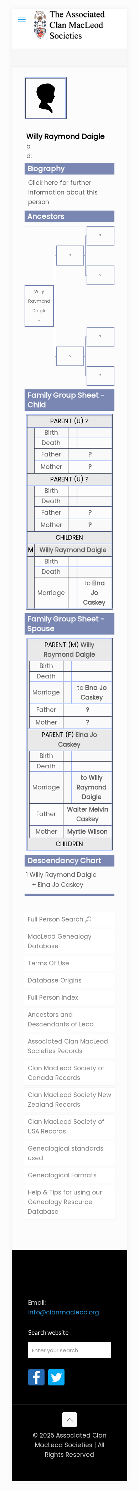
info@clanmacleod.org (63, 1312)
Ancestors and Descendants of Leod (61, 1019)
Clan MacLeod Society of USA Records (66, 1126)
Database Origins (55, 980)
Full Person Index (53, 997)
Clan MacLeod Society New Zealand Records (69, 1100)
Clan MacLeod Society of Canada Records (66, 1073)
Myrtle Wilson (87, 831)
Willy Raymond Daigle (73, 550)
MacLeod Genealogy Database (60, 941)
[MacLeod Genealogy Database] (69, 20)
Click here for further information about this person (63, 192)
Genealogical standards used (65, 1153)
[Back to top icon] (69, 1419)
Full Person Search (56, 919)
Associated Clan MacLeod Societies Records (68, 1046)
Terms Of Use (48, 963)
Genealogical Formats (62, 1175)
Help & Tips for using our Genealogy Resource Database (65, 1202)
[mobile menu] (22, 20)
